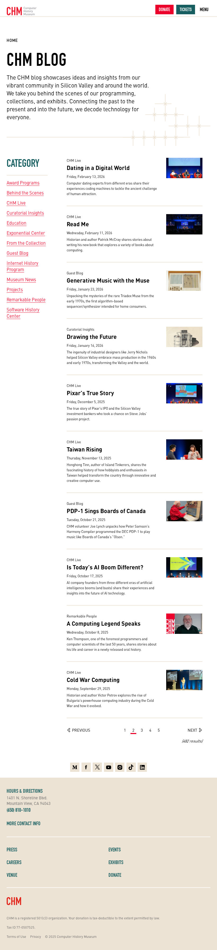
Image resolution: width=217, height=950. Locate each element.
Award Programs (23, 182)
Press (12, 849)
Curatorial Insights (25, 213)
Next (192, 730)
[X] (97, 767)
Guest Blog (17, 253)
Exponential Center (26, 233)
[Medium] (74, 767)
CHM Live (16, 203)
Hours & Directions (25, 791)
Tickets (186, 9)
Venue (12, 875)
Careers (14, 862)
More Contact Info (23, 823)
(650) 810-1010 (18, 810)
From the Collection (26, 243)
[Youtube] (108, 767)
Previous (81, 730)
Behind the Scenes (25, 193)
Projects (15, 289)
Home (12, 40)
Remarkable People (26, 299)
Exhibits (115, 862)
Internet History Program (22, 266)
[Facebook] (86, 767)
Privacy (35, 936)
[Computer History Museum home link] (22, 11)
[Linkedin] (142, 767)
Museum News (21, 279)
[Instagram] (119, 767)
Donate (164, 9)
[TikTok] (131, 767)
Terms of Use (16, 936)
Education (16, 223)
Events (114, 849)
